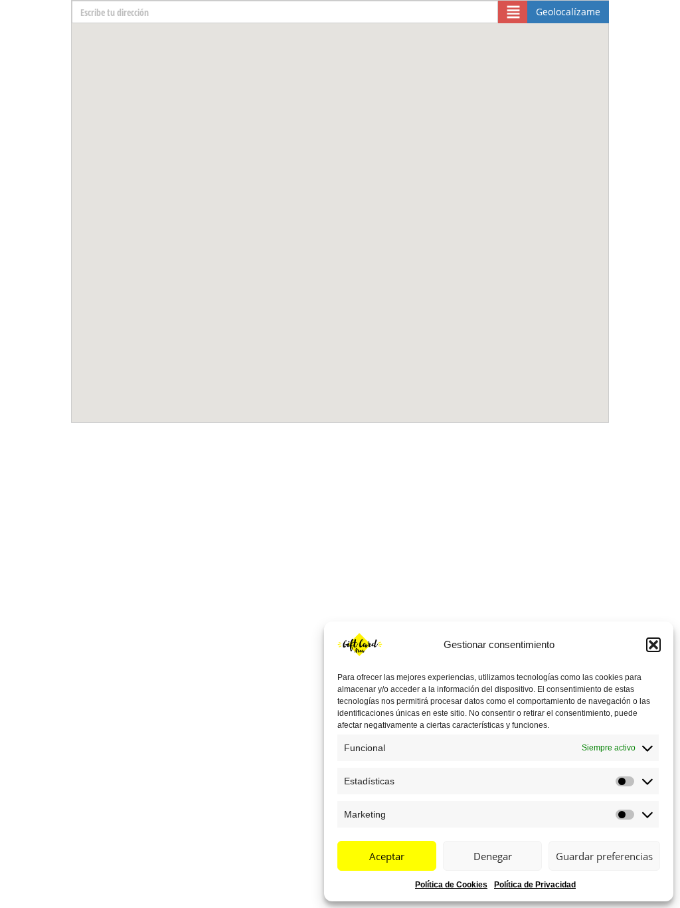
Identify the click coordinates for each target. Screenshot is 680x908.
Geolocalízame (568, 11)
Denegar (492, 856)
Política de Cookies (451, 884)
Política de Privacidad (535, 884)
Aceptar (386, 856)
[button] (653, 644)
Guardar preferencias (604, 856)
